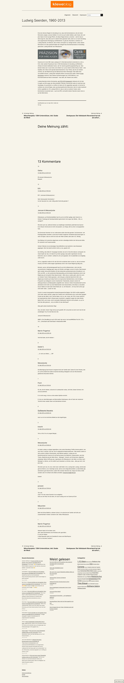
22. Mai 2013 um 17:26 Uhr (44, 488)
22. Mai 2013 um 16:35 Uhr (44, 508)
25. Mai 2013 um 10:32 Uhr (44, 349)
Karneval (84, 572)
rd (40, 104)
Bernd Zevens (80, 564)
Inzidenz (95, 570)
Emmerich (86, 567)
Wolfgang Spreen (82, 588)
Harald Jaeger (25, 630)
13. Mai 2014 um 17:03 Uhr (44, 191)
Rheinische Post (96, 576)
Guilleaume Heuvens (45, 411)
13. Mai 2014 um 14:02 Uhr (44, 212)
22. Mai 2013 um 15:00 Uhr (44, 526)
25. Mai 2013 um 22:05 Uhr (44, 333)
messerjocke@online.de (69, 472)
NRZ (83, 576)
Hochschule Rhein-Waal (86, 570)
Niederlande (80, 576)
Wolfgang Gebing (93, 586)
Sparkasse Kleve (85, 580)
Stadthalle (97, 580)
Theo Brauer (83, 583)
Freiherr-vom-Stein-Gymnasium (91, 569)
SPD (90, 580)
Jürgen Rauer (80, 572)
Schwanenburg (93, 578)
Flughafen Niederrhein (92, 567)
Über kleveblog (25, 676)
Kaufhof (87, 572)
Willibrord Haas (84, 586)
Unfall (89, 583)
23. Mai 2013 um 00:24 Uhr (44, 429)
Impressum (83, 15)
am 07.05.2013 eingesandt (65, 81)
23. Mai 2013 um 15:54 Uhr (44, 365)
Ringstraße (80, 578)
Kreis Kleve (95, 572)
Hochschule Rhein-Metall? (55, 591)
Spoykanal (93, 580)
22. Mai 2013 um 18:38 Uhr (44, 445)
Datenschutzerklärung (26, 672)
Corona (81, 567)
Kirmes (90, 572)
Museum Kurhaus (94, 574)
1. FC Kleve (82, 561)
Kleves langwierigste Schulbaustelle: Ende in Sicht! (60, 587)
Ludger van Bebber (86, 574)
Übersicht (75, 15)
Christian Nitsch (96, 564)
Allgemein (67, 15)
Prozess (85, 576)
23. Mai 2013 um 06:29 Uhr (44, 413)
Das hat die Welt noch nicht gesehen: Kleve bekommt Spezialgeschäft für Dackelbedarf (32, 562)
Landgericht (80, 574)
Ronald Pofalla (85, 578)
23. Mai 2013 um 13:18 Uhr (44, 385)
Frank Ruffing (82, 569)
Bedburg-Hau (96, 561)
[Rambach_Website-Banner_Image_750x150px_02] (62, 54)
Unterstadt (92, 583)
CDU (91, 564)
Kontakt (23, 674)
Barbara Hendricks (89, 561)
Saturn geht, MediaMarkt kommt (56, 567)
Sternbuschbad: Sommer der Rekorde (58, 577)
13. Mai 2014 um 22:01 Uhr (44, 173)
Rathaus (89, 576)
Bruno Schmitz (86, 564)
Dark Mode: (118, 681)
